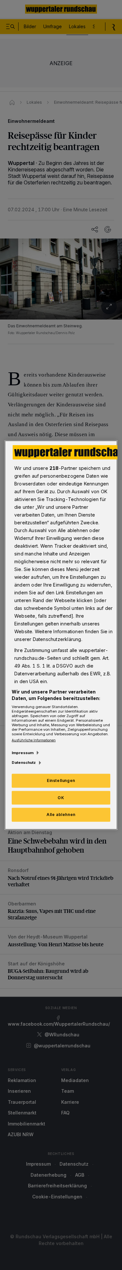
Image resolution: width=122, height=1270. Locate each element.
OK (61, 797)
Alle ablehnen (61, 814)
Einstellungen (61, 780)
